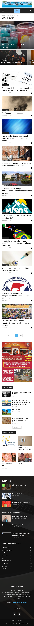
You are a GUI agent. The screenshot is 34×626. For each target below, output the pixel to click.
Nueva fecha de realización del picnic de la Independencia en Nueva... (15, 138)
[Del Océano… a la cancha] (17, 103)
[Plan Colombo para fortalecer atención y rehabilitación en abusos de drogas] (17, 231)
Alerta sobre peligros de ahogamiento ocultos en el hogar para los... (15, 295)
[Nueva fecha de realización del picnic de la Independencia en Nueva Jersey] (17, 126)
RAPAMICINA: (16, 409)
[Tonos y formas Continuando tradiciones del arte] (6, 535)
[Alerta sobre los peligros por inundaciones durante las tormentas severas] (17, 178)
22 (12, 335)
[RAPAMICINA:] (6, 412)
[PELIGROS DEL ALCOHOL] (17, 35)
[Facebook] (14, 614)
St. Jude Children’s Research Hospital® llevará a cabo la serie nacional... (15, 323)
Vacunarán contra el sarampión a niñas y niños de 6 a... (15, 269)
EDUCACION (5, 445)
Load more (16, 427)
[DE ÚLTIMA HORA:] (6, 496)
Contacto (19, 620)
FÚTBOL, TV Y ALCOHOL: (19, 485)
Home (3, 15)
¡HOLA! (20, 464)
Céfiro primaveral (17, 525)
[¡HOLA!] (25, 457)
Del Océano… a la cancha (12, 113)
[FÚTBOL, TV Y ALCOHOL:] (6, 487)
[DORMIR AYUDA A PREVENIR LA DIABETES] (25, 441)
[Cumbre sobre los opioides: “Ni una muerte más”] (17, 206)
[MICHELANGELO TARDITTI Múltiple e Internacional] (6, 518)
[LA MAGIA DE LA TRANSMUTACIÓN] (13, 60)
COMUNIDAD (10, 15)
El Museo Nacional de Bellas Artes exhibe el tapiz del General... (20, 420)
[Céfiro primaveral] (6, 527)
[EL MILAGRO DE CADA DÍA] (9, 457)
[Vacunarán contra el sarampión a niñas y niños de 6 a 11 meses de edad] (17, 258)
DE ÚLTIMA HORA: (17, 493)
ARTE (3, 461)
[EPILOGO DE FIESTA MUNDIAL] (6, 504)
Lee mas (17, 598)
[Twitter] (19, 614)
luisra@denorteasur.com (20, 602)
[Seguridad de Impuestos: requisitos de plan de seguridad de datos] (17, 78)
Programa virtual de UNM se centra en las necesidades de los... (16, 164)
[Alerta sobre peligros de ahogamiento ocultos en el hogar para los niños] (17, 283)
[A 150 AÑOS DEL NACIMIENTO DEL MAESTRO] (6, 394)
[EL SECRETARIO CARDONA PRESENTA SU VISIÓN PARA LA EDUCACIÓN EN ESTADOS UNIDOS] (6, 403)
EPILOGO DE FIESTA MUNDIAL (20, 502)
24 (20, 335)
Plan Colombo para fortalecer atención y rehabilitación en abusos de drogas (16, 243)
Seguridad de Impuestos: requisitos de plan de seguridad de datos (17, 89)
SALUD (19, 445)
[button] (31, 10)
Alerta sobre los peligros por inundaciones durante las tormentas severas (17, 190)
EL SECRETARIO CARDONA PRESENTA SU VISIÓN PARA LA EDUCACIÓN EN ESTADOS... (21, 402)
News (13, 620)
